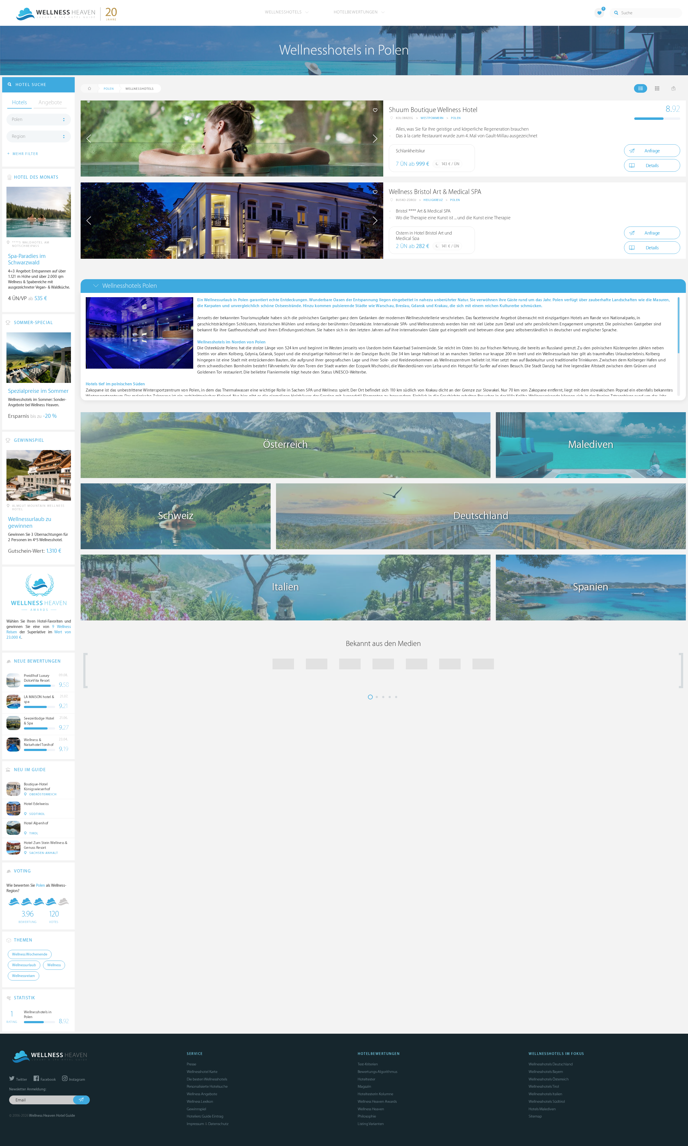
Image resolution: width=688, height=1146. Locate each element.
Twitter (21, 1079)
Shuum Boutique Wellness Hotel (433, 110)
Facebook (48, 1079)
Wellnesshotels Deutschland (551, 1064)
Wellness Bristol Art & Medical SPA (435, 192)
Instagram (76, 1079)
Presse (191, 1064)
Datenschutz (218, 1124)
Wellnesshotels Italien (545, 1094)
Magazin (364, 1086)
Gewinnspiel (196, 1109)
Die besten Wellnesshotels (207, 1079)
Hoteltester (366, 1079)
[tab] (383, 286)
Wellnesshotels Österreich (549, 1079)
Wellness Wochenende (29, 954)
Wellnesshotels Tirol (544, 1086)
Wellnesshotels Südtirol (547, 1101)
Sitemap (535, 1116)
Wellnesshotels (284, 12)
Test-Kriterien (368, 1064)
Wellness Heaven (371, 1109)
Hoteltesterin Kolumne (375, 1094)
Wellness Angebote (202, 1094)
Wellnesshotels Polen (129, 285)
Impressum (195, 1124)
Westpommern (432, 118)
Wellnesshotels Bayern (546, 1071)
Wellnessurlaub (24, 965)
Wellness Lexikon (200, 1101)
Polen (456, 118)
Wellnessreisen (23, 976)
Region (18, 136)
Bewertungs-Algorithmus (377, 1071)
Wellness (54, 965)
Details (652, 165)
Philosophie (367, 1116)
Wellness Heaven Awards (377, 1101)
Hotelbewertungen (356, 12)
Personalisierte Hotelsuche (207, 1086)
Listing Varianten (371, 1124)
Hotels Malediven (542, 1109)
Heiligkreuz (433, 200)
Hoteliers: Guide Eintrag (205, 1116)
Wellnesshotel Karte (202, 1071)
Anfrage (652, 151)
